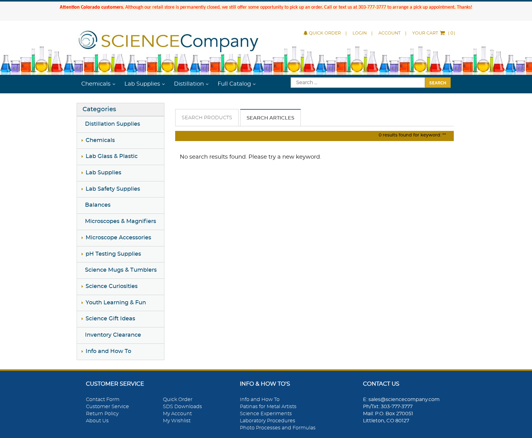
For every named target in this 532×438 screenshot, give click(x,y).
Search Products (207, 117)
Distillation (189, 84)
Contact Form (102, 399)
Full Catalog (234, 84)
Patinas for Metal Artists (268, 406)
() (433, 33)
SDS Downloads (182, 406)
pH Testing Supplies (113, 254)
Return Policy (102, 413)
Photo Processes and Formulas (278, 427)
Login (360, 33)
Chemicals (96, 84)
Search (437, 82)
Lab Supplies (142, 84)
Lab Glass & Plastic (112, 156)
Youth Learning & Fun (116, 303)
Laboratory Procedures (267, 420)
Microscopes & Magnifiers (120, 221)
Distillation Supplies (112, 124)
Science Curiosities (112, 286)
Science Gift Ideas (110, 319)
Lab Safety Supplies (113, 189)
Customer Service (107, 406)
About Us (97, 420)
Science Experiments (266, 413)
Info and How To (108, 351)
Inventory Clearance (113, 335)
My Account (177, 413)
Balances (98, 205)
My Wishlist (177, 420)
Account (389, 33)
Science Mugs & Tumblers (121, 270)
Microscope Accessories (118, 238)
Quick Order (325, 33)
